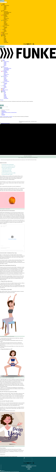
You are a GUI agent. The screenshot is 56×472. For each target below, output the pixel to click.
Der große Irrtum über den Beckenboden (8, 164)
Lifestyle (3, 4)
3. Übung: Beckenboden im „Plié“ (7, 171)
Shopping (5, 19)
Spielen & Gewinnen (5, 33)
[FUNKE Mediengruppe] (2, 470)
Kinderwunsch (6, 11)
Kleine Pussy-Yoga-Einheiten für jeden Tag (8, 167)
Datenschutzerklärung (29, 466)
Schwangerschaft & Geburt (7, 12)
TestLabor (3, 34)
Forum (3, 32)
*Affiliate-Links (2, 454)
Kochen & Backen (6, 5)
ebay (4, 37)
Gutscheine (3, 35)
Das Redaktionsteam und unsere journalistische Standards (28, 465)
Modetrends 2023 (4, 111)
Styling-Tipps (6, 16)
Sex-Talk (10, 456)
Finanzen (5, 31)
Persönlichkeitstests (6, 25)
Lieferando (5, 41)
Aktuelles (3, 3)
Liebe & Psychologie (6, 116)
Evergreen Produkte (6, 456)
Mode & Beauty (4, 14)
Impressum (28, 464)
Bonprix (5, 38)
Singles (5, 22)
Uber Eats (5, 40)
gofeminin (1, 116)
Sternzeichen (3, 110)
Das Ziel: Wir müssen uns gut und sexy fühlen (8, 172)
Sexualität (5, 21)
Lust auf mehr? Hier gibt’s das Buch (7, 174)
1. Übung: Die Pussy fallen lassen (7, 168)
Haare (5, 17)
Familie (3, 10)
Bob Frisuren (3, 114)
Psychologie (5, 24)
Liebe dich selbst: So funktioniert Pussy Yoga (8, 165)
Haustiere (5, 8)
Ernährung (5, 27)
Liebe (5, 20)
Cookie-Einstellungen (29, 467)
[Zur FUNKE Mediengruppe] (28, 58)
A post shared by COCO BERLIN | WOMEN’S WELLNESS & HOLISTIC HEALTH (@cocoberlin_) (13, 250)
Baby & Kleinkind (6, 13)
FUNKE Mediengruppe (7, 471)
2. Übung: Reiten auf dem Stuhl (6, 170)
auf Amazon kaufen (12, 410)
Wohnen (5, 6)
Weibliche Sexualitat (14, 456)
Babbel (5, 39)
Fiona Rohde (25, 121)
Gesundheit (5, 26)
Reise (5, 9)
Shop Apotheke (6, 42)
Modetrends (5, 15)
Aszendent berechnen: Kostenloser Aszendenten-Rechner (9, 112)
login (0, 103)
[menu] (1, 108)
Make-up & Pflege (6, 18)
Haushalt (5, 7)
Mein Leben (5, 23)
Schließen (3, 1)
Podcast (3, 113)
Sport (4, 28)
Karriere (5, 30)
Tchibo (5, 36)
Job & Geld (3, 29)
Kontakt (29, 468)
